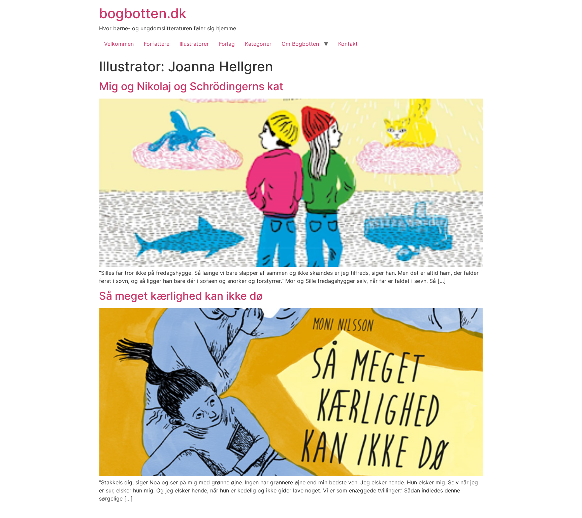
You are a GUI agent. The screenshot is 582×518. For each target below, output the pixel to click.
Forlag (227, 43)
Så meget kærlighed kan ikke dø (181, 295)
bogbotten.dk (142, 13)
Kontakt (348, 43)
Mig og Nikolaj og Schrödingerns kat (191, 86)
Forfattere (156, 43)
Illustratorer (194, 43)
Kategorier (258, 43)
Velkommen (119, 43)
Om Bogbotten (300, 43)
